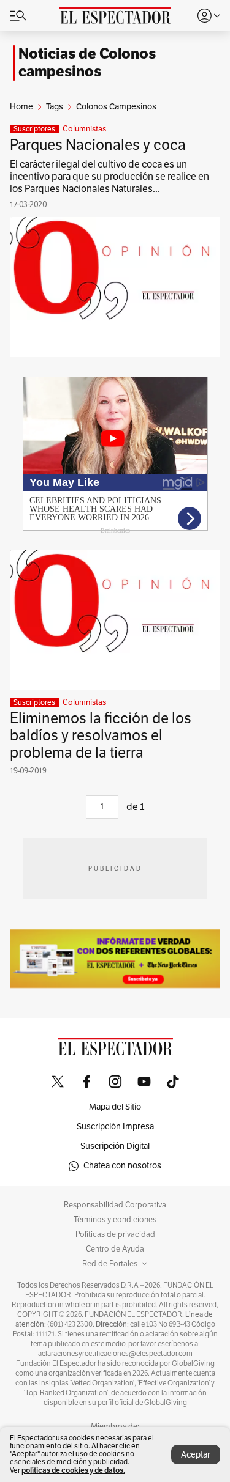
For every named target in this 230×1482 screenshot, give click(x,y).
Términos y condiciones (115, 1219)
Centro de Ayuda (115, 1249)
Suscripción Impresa (115, 1126)
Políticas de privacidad (115, 1234)
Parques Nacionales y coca (98, 145)
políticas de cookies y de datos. (73, 1470)
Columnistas (84, 129)
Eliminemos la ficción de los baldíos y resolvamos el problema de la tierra (100, 735)
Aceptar (195, 1455)
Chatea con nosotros (122, 1165)
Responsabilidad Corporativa (115, 1205)
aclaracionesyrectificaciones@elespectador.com (115, 1353)
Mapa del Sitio (115, 1107)
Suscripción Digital (115, 1146)
